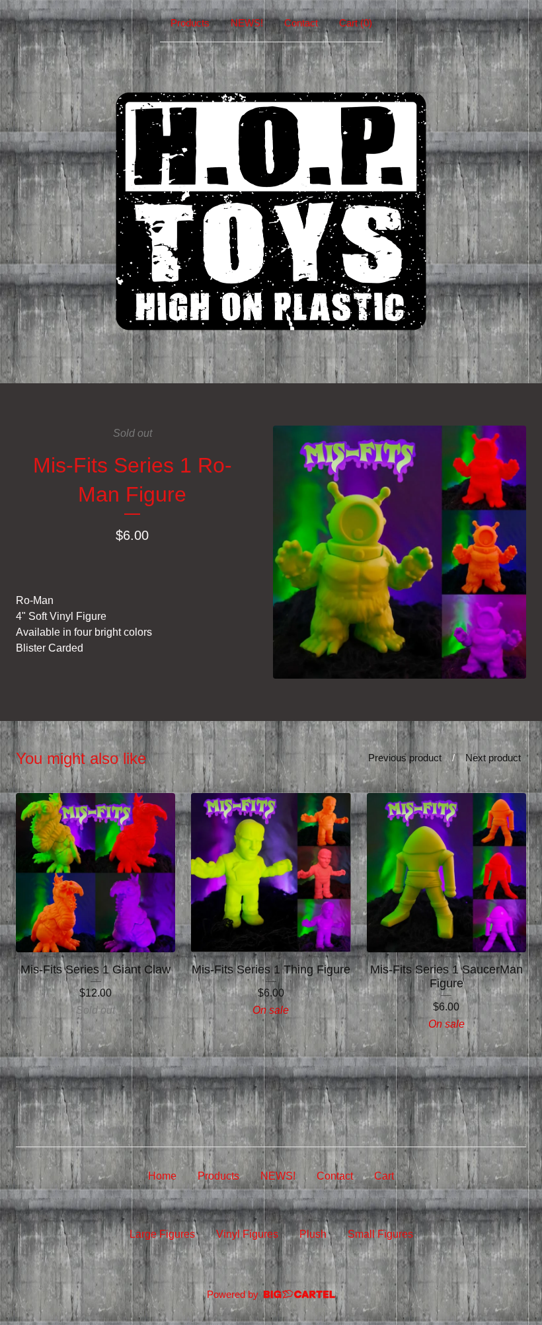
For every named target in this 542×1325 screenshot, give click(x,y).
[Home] (271, 210)
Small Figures (380, 1234)
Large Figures (162, 1234)
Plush (313, 1234)
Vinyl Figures (247, 1234)
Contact (301, 22)
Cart (384, 1176)
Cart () (355, 22)
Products (190, 22)
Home (162, 1176)
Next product (493, 757)
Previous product (405, 757)
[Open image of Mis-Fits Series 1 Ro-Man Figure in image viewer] (399, 552)
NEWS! (247, 22)
